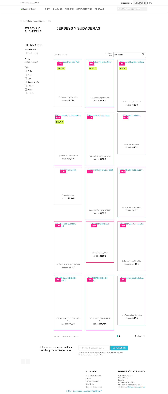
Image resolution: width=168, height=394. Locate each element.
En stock (33, 53)
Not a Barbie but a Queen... (131, 207)
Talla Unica (33, 82)
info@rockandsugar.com (136, 387)
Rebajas (99, 9)
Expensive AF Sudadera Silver (100, 156)
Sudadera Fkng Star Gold (100, 98)
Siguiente (140, 336)
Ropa (47, 9)
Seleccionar (129, 54)
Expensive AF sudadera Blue (68, 156)
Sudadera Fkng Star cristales (131, 102)
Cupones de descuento (94, 387)
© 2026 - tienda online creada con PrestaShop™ (84, 391)
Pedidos (89, 378)
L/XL (31, 93)
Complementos (84, 9)
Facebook (23, 361)
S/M (31, 86)
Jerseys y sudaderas (33, 30)
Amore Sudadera (68, 195)
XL (30, 90)
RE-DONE (69, 9)
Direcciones (90, 384)
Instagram (28, 361)
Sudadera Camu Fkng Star (131, 261)
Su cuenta (91, 371)
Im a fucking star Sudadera (131, 315)
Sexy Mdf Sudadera (131, 144)
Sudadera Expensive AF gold (100, 210)
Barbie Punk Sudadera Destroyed (68, 264)
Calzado (57, 9)
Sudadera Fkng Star (100, 253)
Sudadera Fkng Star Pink (68, 97)
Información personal (93, 375)
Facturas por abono (93, 381)
